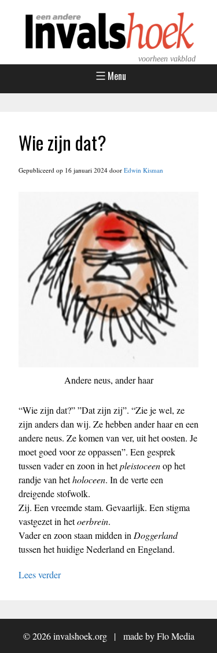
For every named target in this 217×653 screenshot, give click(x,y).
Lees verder (40, 574)
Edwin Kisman (143, 170)
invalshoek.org (80, 636)
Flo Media (175, 636)
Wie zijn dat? (62, 142)
